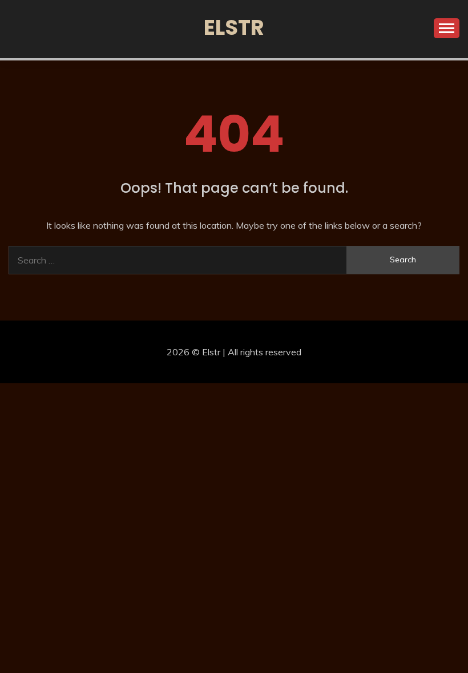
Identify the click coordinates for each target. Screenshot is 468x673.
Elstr (234, 27)
